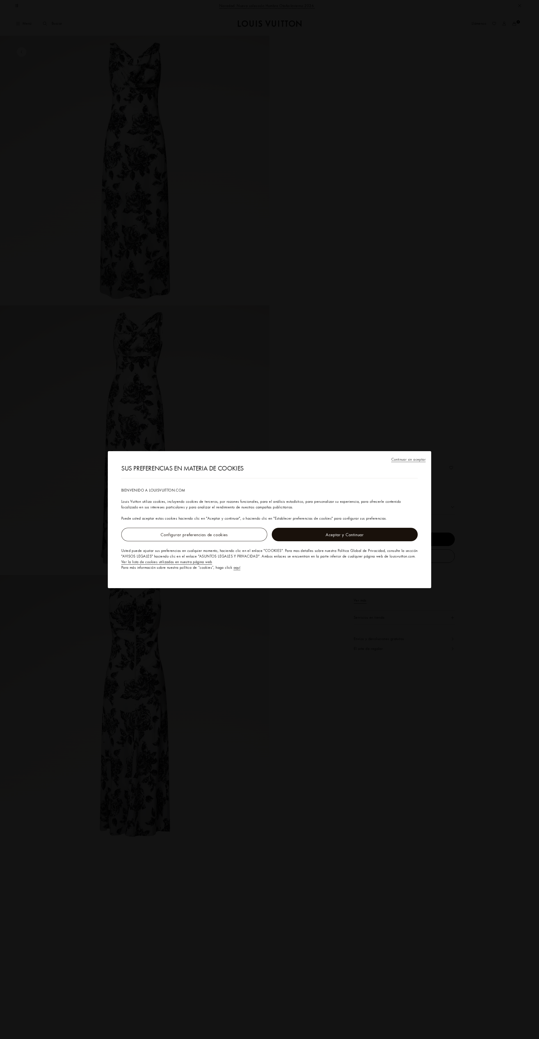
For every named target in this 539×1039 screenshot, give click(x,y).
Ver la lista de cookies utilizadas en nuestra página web (166, 561)
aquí (237, 567)
